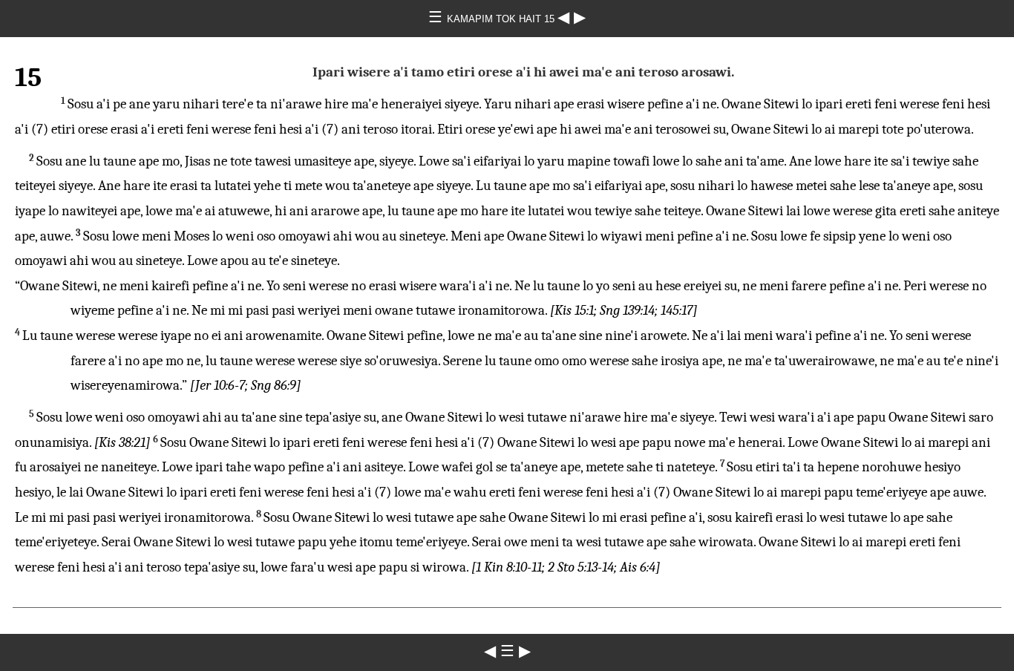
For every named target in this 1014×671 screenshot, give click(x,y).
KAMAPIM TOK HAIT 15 (502, 18)
